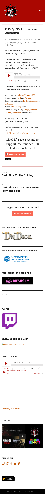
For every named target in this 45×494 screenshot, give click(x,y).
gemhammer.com (27, 133)
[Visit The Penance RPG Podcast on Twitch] (3, 464)
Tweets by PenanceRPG (11, 409)
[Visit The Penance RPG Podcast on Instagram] (7, 464)
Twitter (26, 101)
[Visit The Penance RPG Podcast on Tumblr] (11, 464)
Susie (7, 45)
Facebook (34, 101)
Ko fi (19, 98)
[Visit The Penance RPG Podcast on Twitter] (15, 464)
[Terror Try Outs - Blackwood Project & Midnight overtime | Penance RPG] (22, 436)
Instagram (9, 104)
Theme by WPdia (27, 491)
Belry (15, 43)
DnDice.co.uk (12, 133)
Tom (11, 45)
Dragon (21, 43)
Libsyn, (27, 110)
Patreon (28, 98)
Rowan (33, 43)
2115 (38, 39)
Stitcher (33, 110)
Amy (10, 43)
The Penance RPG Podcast (11, 491)
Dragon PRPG (12, 39)
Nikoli (27, 43)
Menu (40, 11)
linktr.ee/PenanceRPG (26, 95)
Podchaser (16, 113)
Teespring (16, 107)
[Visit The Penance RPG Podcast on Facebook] (19, 464)
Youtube (8, 113)
